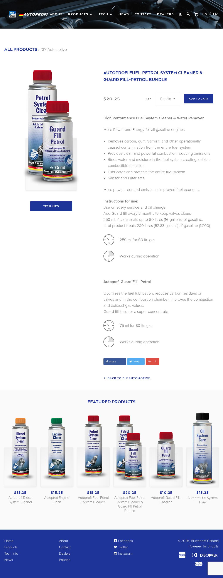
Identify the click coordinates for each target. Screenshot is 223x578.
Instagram (125, 553)
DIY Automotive (54, 49)
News (123, 14)
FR (215, 14)
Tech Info (51, 206)
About (56, 14)
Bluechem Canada (205, 541)
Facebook (125, 541)
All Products (20, 49)
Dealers (165, 14)
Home (9, 541)
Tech (104, 14)
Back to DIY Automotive (128, 378)
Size (148, 99)
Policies (64, 560)
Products (78, 14)
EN (204, 14)
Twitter (122, 547)
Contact (143, 14)
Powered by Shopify (204, 546)
